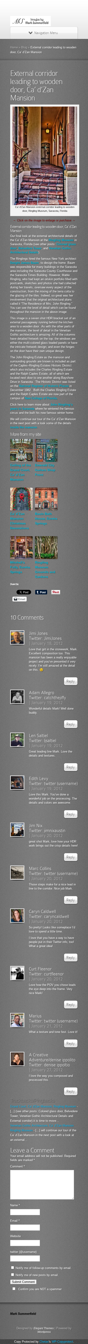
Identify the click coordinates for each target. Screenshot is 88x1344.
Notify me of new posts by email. (37, 1275)
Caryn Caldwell (42, 911)
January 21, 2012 (47, 1025)
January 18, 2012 (47, 643)
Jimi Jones (38, 633)
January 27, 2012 (47, 1069)
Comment (17, 1166)
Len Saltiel (38, 735)
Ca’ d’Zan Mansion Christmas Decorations (19, 521)
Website (15, 1236)
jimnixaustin (54, 830)
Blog (24, 47)
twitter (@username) (23, 1252)
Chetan (44, 1341)
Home (14, 47)
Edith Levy (38, 778)
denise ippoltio (57, 1064)
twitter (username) (61, 783)
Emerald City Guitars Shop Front (45, 469)
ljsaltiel (50, 740)
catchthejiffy (55, 697)
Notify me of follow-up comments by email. (44, 1268)
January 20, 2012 (47, 835)
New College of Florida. (41, 398)
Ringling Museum (61, 240)
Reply (70, 681)
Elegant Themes (44, 1328)
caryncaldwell (56, 916)
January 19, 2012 (47, 702)
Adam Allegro (41, 692)
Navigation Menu (46, 33)
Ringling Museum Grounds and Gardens (45, 569)
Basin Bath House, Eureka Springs (46, 518)
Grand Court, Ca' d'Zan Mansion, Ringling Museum (43, 1106)
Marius (35, 1015)
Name (15, 1205)
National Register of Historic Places (44, 386)
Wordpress (44, 1332)
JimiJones (53, 638)
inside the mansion (23, 427)
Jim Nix (35, 825)
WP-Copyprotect (62, 1341)
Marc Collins (40, 868)
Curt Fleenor (40, 968)
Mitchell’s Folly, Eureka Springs (20, 567)
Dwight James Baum (24, 262)
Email (15, 1220)
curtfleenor (54, 973)
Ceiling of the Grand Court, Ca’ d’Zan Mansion (20, 472)
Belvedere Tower (30, 248)
